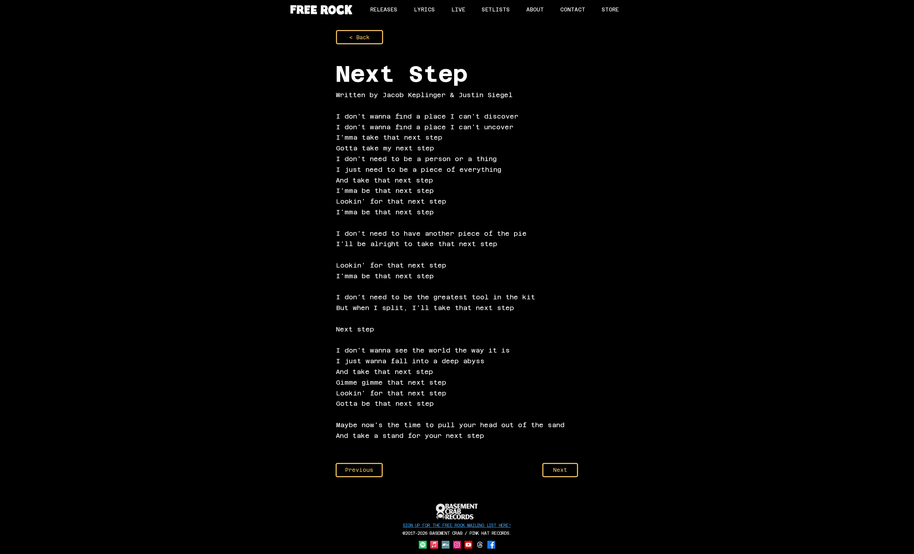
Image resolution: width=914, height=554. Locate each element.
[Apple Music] (434, 545)
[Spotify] (423, 545)
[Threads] (480, 545)
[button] (610, 9)
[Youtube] (468, 545)
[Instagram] (457, 545)
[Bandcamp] (446, 545)
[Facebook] (491, 545)
